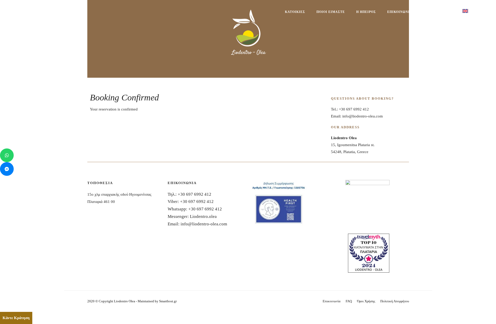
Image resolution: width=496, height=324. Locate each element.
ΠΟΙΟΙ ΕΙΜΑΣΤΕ (330, 12)
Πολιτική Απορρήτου (394, 301)
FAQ (349, 301)
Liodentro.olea (203, 216)
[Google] (82, 14)
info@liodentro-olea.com (204, 224)
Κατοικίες (295, 12)
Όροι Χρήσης (366, 301)
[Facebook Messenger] (7, 169)
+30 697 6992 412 (194, 194)
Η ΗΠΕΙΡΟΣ (366, 12)
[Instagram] (72, 14)
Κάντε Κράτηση (16, 318)
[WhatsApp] (7, 155)
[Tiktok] (77, 14)
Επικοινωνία (399, 12)
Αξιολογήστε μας (437, 12)
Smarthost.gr (168, 301)
